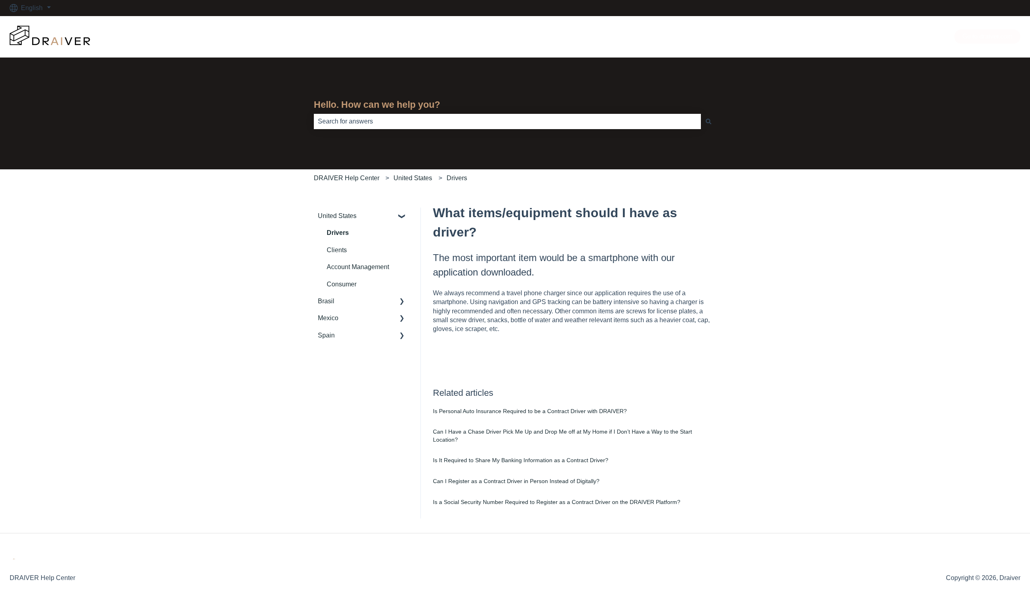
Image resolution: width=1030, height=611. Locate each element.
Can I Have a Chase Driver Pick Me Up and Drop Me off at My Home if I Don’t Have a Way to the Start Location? (562, 435)
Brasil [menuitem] (326, 301)
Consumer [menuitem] (341, 284)
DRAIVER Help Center (346, 178)
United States (412, 178)
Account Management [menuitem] (358, 266)
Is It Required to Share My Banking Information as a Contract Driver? (520, 460)
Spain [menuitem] (326, 335)
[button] (402, 216)
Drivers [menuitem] (338, 232)
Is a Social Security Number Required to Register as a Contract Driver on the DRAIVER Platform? (557, 502)
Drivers (457, 178)
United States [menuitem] (337, 215)
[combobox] (507, 121)
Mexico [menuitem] (328, 318)
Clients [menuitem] (337, 250)
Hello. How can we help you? (377, 104)
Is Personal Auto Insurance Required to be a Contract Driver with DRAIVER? (531, 411)
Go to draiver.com (987, 36)
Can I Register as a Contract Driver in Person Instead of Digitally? (516, 481)
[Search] (708, 121)
